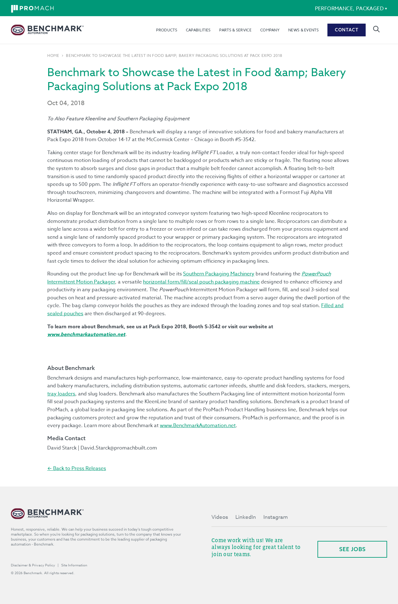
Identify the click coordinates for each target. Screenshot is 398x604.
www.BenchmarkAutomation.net (198, 425)
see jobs (352, 549)
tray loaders (61, 394)
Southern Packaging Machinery (218, 274)
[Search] (376, 29)
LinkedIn (245, 517)
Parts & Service (235, 30)
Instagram (275, 517)
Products (166, 30)
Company (270, 30)
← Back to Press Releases (76, 468)
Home (53, 55)
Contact (347, 30)
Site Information (74, 565)
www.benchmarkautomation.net (86, 334)
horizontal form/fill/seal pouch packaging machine (201, 282)
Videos (219, 517)
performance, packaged (349, 8)
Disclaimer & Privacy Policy (33, 565)
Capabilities (198, 30)
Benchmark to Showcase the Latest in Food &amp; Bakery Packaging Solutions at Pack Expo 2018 (174, 55)
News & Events (303, 30)
